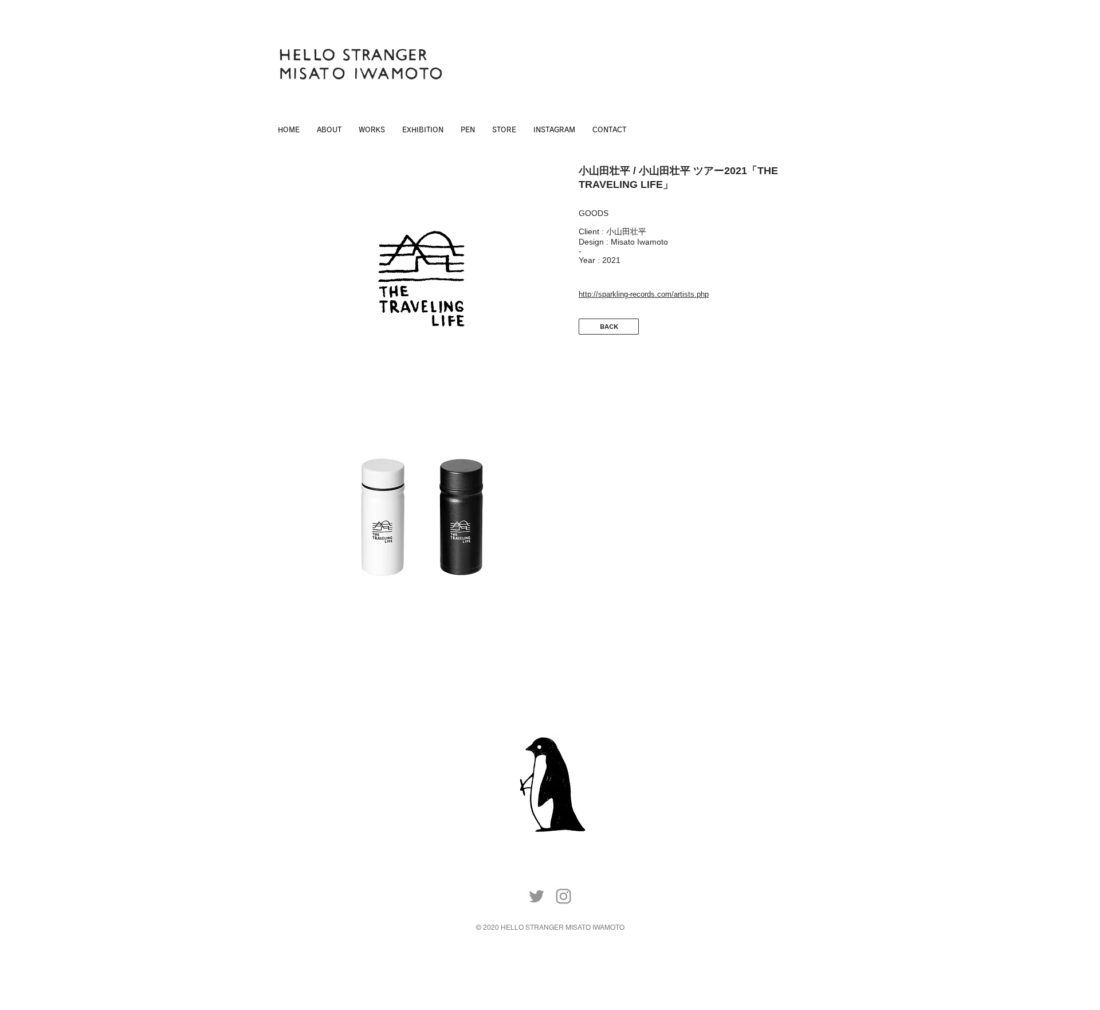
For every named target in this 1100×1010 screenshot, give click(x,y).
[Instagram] (563, 896)
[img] (421, 279)
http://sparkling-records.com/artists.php (644, 294)
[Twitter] (537, 896)
